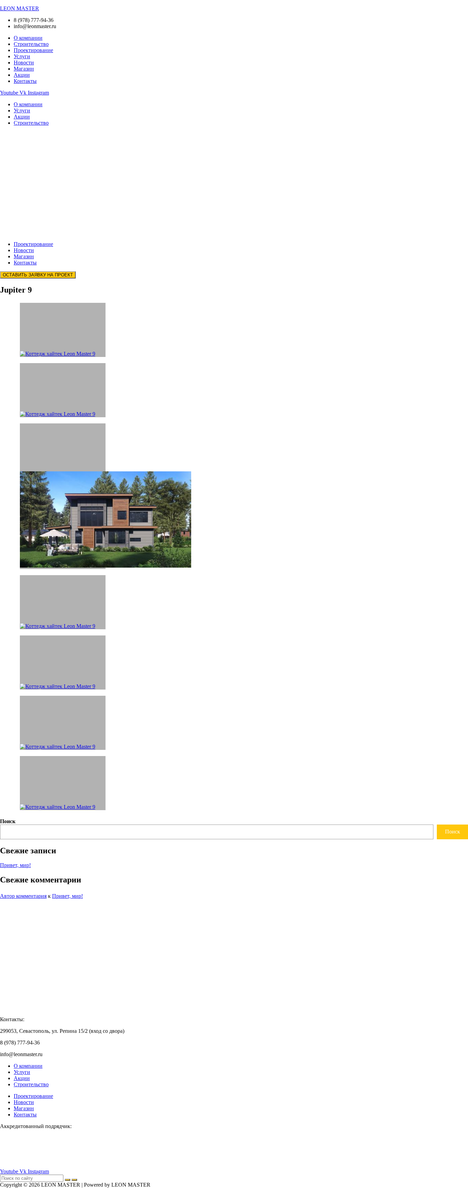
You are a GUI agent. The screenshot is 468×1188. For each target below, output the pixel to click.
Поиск (7, 821)
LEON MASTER (19, 8)
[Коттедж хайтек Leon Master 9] (63, 783)
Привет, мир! (15, 865)
